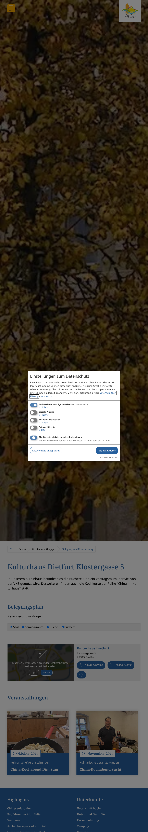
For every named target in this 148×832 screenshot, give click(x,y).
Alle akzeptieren (107, 450)
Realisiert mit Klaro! (108, 457)
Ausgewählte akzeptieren (46, 450)
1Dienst (44, 407)
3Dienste (45, 430)
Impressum (47, 396)
